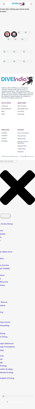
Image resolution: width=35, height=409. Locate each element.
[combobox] (8, 161)
